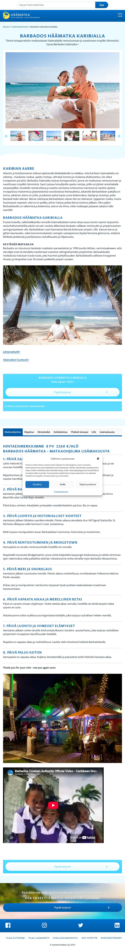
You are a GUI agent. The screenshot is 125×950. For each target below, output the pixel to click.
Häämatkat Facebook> (16, 359)
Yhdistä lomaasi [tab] (79, 431)
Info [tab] (94, 431)
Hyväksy (37, 484)
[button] (98, 458)
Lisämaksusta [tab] (107, 431)
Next (117, 90)
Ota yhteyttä (89, 938)
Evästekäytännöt (61, 491)
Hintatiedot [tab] (44, 431)
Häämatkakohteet (20, 26)
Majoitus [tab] (29, 431)
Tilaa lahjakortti (39, 938)
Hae (102, 5)
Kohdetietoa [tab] (60, 431)
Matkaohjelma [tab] (13, 431)
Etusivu (6, 26)
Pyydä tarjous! (62, 392)
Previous (7, 90)
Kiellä (62, 484)
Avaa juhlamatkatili (65, 938)
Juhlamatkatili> (11, 352)
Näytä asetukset (88, 484)
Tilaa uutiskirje (15, 938)
